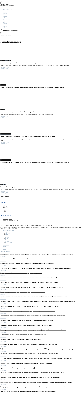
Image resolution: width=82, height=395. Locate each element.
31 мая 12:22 (3, 256)
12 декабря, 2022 (4, 167)
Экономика (5, 13)
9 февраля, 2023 (4, 117)
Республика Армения (4, 67)
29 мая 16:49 (3, 360)
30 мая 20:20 (3, 289)
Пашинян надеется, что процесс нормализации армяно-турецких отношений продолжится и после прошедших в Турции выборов (36, 382)
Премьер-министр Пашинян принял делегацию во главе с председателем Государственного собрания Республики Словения (34, 296)
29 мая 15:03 (3, 374)
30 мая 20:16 (3, 294)
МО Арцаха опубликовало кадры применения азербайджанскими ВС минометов (22, 292)
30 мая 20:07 (3, 303)
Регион (4, 12)
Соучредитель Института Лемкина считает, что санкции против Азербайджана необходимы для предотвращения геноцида (34, 162)
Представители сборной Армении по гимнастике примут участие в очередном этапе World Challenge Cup (29, 353)
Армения (7, 233)
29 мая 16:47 (3, 365)
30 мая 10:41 (3, 337)
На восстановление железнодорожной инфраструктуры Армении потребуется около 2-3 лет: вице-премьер (29, 306)
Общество (5, 14)
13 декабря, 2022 (4, 143)
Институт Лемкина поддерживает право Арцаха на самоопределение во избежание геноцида (26, 187)
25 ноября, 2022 (4, 192)
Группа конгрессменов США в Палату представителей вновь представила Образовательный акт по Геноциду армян (32, 87)
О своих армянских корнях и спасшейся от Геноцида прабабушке (18, 112)
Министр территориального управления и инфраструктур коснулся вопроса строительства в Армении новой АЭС (31, 287)
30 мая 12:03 (3, 318)
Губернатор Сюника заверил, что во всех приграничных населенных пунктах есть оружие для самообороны (30, 377)
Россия (7, 237)
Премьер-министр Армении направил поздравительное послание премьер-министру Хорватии (26, 320)
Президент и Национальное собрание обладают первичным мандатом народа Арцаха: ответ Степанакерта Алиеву (32, 372)
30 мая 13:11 (3, 308)
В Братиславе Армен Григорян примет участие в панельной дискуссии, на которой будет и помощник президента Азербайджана (36, 358)
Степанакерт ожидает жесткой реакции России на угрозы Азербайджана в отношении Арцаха (26, 325)
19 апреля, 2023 (4, 68)
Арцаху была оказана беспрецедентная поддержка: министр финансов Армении (22, 368)
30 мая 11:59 (3, 327)
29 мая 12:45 (3, 393)
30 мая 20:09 (3, 299)
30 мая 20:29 (3, 275)
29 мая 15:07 (3, 370)
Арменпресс (6, 217)
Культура (5, 16)
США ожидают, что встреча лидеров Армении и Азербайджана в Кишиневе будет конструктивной (27, 263)
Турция (7, 241)
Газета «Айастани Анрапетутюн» (10, 220)
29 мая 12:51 (3, 389)
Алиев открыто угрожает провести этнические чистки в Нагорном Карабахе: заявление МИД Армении (28, 344)
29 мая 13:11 (3, 379)
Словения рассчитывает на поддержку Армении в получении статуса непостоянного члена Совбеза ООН (29, 277)
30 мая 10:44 (3, 332)
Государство (5, 10)
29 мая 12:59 (3, 384)
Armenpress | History (7, 219)
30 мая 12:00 (3, 322)
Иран (6, 238)
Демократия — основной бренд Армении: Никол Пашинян (16, 258)
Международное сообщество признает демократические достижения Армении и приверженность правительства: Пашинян (34, 387)
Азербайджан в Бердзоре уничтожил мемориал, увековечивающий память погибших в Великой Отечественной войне (32, 315)
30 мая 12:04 (3, 313)
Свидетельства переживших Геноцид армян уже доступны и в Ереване (19, 63)
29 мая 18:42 (3, 351)
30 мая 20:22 (3, 284)
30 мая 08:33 (3, 346)
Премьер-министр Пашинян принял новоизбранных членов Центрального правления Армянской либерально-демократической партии (37, 301)
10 (9, 193)
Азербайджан (8, 242)
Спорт (4, 17)
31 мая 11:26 (3, 261)
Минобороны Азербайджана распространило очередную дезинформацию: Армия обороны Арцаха (27, 311)
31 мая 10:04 (3, 265)
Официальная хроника (7, 9)
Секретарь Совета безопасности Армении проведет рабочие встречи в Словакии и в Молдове (26, 363)
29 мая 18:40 (3, 356)
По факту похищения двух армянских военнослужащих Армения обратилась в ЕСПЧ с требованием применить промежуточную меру (37, 349)
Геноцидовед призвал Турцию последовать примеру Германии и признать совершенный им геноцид (28, 136)
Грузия (7, 239)
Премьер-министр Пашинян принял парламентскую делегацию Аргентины (21, 273)
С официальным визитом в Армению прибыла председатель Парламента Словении (23, 334)
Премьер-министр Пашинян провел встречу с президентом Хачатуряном (20, 339)
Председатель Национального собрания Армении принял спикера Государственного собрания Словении (29, 282)
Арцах (6, 234)
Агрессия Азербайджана (11, 243)
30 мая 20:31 (3, 270)
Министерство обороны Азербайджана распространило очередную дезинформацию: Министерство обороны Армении (33, 330)
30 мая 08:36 (3, 341)
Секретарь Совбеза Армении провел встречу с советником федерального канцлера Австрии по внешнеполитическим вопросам (35, 268)
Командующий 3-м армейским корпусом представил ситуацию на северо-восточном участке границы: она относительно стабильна (36, 254)
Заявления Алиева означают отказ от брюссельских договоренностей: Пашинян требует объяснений (28, 391)
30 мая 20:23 (3, 280)
